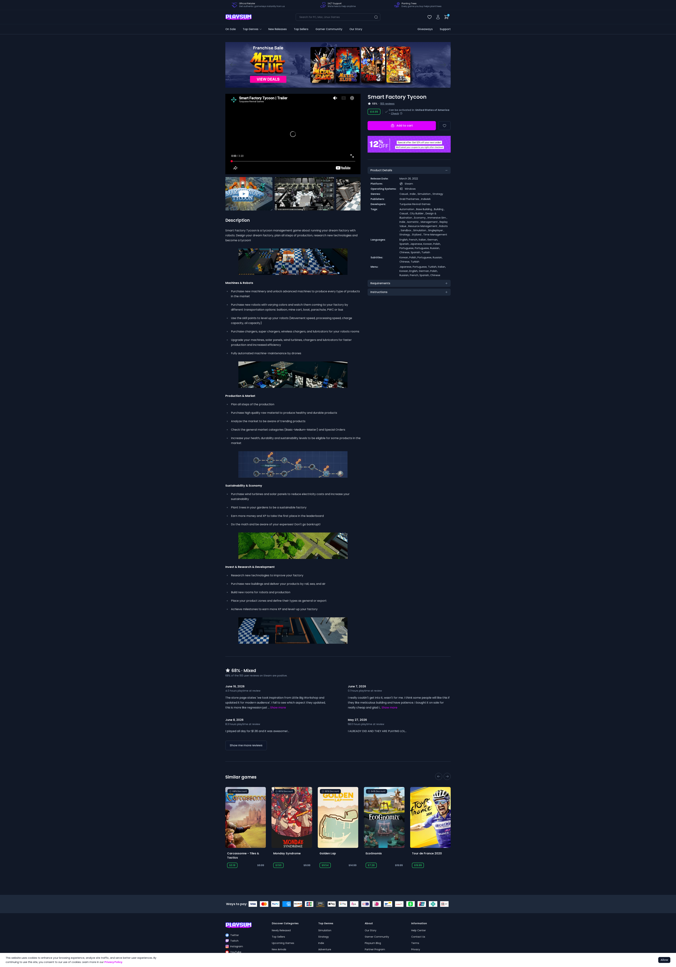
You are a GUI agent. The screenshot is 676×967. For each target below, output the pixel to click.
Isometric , (414, 222)
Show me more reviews (246, 745)
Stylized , (417, 234)
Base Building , (425, 209)
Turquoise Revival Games (414, 204)
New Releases (277, 29)
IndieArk (426, 199)
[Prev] (233, 65)
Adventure (324, 949)
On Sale (230, 29)
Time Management (435, 234)
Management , (430, 222)
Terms (415, 943)
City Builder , (417, 213)
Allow (664, 960)
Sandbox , (407, 230)
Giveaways (425, 29)
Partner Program (375, 949)
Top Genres (250, 29)
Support (445, 29)
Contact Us (418, 936)
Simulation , (425, 194)
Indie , (414, 194)
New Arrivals (279, 949)
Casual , (404, 194)
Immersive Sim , (437, 217)
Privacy (415, 949)
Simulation (324, 930)
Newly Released (281, 930)
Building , (439, 209)
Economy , (421, 217)
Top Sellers (301, 29)
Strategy (438, 194)
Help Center (418, 930)
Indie (321, 943)
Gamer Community (328, 29)
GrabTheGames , (410, 199)
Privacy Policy (113, 962)
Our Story (355, 29)
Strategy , (405, 234)
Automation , (407, 209)
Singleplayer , (436, 230)
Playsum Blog (373, 943)
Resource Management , (423, 226)
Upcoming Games (283, 943)
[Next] (443, 65)
